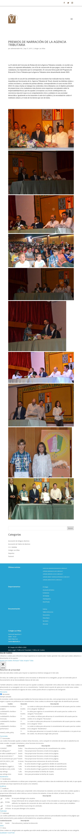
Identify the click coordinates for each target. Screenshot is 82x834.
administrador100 (16, 48)
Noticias (45, 609)
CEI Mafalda (46, 596)
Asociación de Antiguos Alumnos (18, 541)
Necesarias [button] (3, 692)
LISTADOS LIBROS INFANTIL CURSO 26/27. (52, 579)
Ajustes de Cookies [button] (6, 661)
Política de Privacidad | (24, 650)
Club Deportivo (47, 599)
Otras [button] (2, 825)
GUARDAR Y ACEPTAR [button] (7, 833)
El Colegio (45, 587)
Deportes (11, 553)
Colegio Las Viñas (39, 48)
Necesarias (6, 694)
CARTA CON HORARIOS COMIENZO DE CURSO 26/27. (55, 568)
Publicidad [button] (3, 811)
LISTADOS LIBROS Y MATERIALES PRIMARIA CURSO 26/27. (56, 577)
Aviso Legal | (12, 650)
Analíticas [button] (3, 786)
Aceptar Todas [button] (28, 661)
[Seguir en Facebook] (64, 2)
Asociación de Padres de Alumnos (19, 544)
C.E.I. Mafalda (12, 547)
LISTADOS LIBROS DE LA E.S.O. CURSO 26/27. (53, 574)
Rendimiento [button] (4, 777)
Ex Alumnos (46, 593)
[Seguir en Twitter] (68, 2)
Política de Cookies (38, 650)
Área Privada (46, 602)
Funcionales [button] (4, 736)
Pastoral (11, 556)
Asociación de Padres (48, 590)
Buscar (70, 528)
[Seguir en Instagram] (72, 2)
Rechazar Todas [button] (18, 661)
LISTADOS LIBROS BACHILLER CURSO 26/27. (53, 571)
